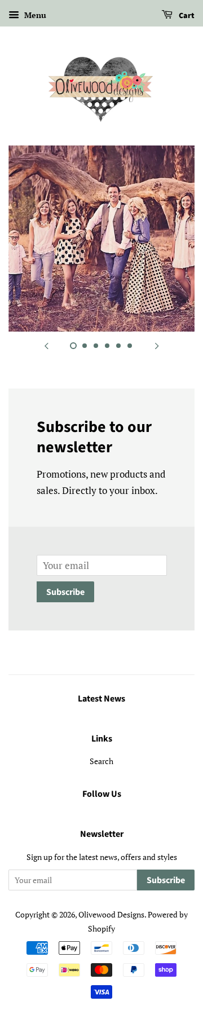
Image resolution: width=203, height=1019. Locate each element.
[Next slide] (156, 345)
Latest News (101, 698)
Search (101, 761)
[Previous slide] (46, 345)
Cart (186, 15)
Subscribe (65, 592)
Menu (34, 15)
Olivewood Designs (111, 914)
